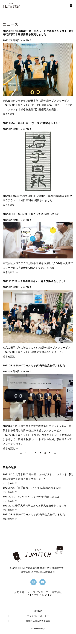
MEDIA (27, 40)
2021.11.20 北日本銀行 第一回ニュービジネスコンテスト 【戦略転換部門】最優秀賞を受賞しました (38, 32)
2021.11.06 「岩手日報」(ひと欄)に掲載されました (32, 123)
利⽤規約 (38, 611)
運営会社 (57, 592)
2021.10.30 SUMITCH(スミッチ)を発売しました (31, 214)
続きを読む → (11, 113)
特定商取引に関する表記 (38, 621)
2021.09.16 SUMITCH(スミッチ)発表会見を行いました (34, 365)
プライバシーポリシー (38, 616)
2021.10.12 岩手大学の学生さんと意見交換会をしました (34, 281)
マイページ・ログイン (39, 594)
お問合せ (19, 592)
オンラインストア (38, 592)
